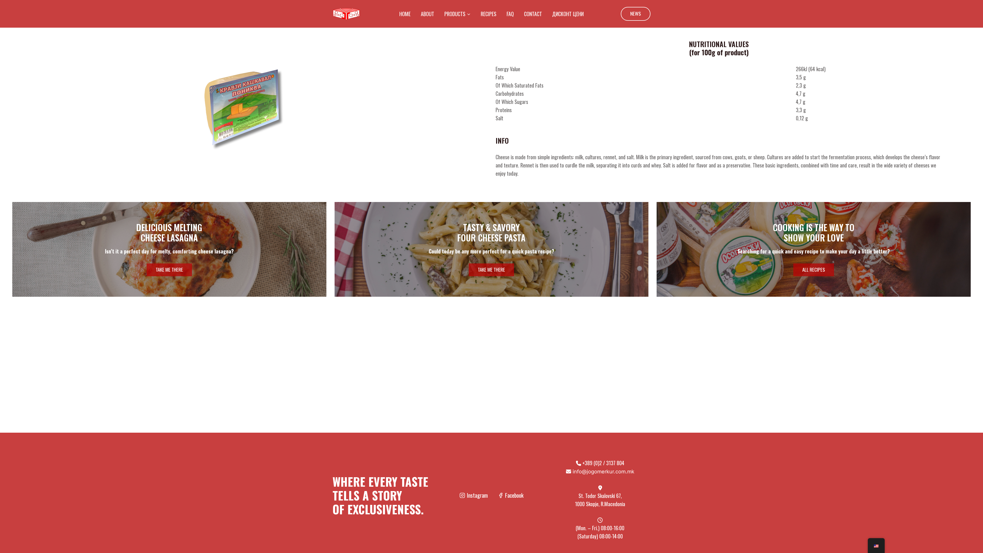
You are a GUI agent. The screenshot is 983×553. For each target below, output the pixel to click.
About (427, 14)
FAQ (510, 14)
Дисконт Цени (568, 14)
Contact (533, 14)
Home (405, 14)
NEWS (635, 13)
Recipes (488, 14)
